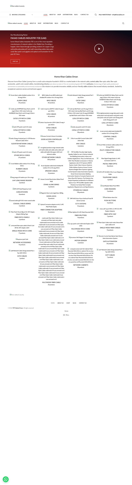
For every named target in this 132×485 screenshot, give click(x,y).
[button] (6, 479)
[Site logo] (17, 6)
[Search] (96, 15)
